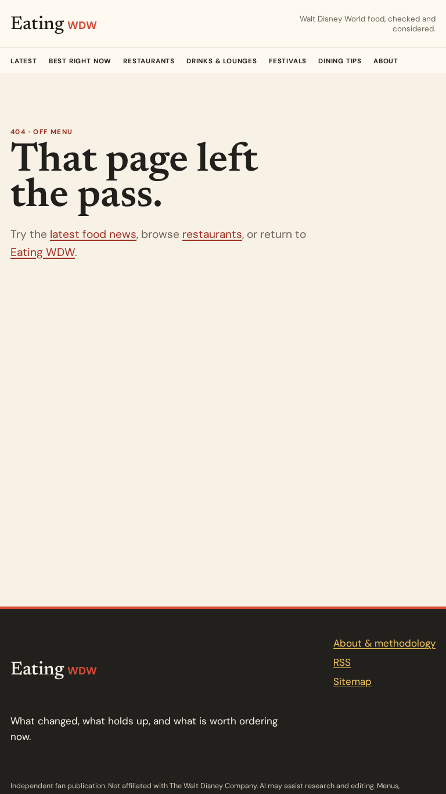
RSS (342, 662)
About (385, 61)
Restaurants (149, 61)
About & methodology (384, 643)
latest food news (93, 234)
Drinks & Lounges (221, 61)
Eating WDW (42, 252)
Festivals (288, 61)
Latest (23, 61)
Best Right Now (80, 61)
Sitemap (352, 681)
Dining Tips (340, 61)
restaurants (212, 234)
